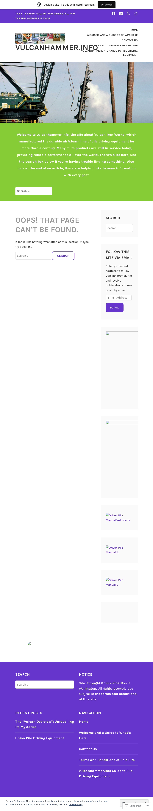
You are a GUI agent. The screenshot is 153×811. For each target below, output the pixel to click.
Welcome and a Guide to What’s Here (112, 35)
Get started (107, 4)
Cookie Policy (75, 804)
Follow (114, 307)
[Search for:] (33, 191)
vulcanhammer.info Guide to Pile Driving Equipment (109, 52)
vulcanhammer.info (56, 47)
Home (134, 29)
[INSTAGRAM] (135, 13)
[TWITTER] (128, 13)
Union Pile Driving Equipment (39, 738)
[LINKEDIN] (121, 13)
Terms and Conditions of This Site (114, 45)
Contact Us (130, 40)
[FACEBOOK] (113, 13)
